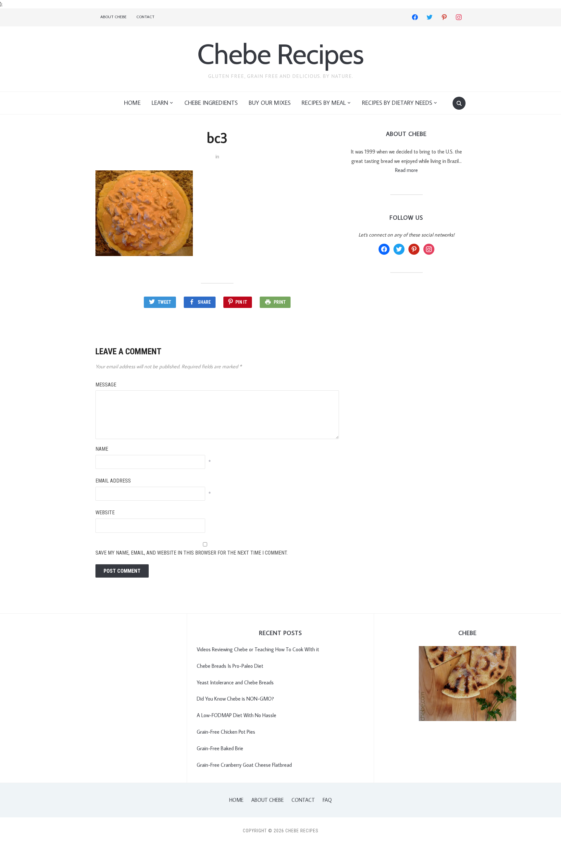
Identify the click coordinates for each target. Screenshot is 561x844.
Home (132, 102)
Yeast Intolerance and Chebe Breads (235, 682)
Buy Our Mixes (270, 102)
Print (280, 302)
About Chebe (113, 16)
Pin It (241, 302)
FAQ (327, 800)
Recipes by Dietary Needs (397, 102)
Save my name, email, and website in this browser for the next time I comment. (191, 553)
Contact (145, 16)
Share (204, 302)
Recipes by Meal (324, 102)
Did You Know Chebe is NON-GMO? (235, 698)
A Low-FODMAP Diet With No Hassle (236, 715)
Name (101, 449)
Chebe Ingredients (211, 102)
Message (105, 385)
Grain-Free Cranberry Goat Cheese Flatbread (244, 765)
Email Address (113, 481)
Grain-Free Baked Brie (220, 748)
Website (105, 512)
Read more (406, 170)
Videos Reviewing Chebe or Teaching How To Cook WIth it (258, 649)
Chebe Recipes (280, 54)
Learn (160, 102)
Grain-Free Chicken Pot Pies (226, 731)
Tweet (164, 302)
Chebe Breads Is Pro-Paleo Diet (230, 666)
